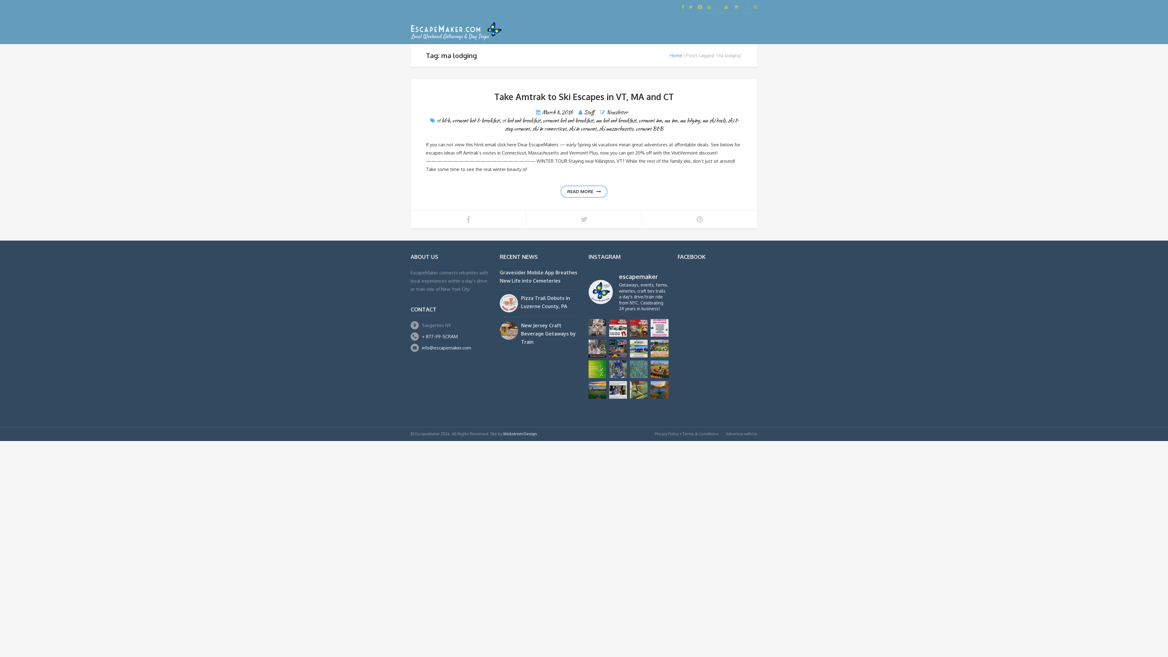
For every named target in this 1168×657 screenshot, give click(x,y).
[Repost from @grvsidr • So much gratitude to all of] (659, 328)
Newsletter (617, 112)
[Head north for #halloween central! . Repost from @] (597, 390)
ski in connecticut (549, 128)
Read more (580, 191)
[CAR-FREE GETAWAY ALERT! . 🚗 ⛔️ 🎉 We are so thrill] (639, 348)
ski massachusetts (616, 128)
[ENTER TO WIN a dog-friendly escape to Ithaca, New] (618, 328)
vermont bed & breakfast (476, 120)
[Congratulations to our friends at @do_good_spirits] (618, 390)
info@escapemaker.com (446, 348)
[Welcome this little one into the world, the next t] (639, 390)
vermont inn (650, 120)
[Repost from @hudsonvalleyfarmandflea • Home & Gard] (597, 369)
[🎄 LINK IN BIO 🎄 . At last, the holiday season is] (639, 369)
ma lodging (690, 120)
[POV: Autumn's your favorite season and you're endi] (659, 390)
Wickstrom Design (520, 433)
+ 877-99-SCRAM (440, 336)
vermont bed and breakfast (568, 120)
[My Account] (726, 6)
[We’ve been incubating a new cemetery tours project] (597, 348)
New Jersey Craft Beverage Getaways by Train (548, 333)
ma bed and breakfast (616, 120)
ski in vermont (582, 128)
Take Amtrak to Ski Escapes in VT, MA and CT (584, 96)
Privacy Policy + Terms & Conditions (687, 433)
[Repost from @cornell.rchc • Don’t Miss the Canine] (597, 328)
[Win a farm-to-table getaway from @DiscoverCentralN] (618, 348)
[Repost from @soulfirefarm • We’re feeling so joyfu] (618, 369)
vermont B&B (649, 128)
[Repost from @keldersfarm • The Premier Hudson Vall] (659, 348)
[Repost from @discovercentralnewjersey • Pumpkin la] (659, 369)
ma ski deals (713, 120)
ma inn (670, 120)
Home (676, 55)
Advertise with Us (741, 433)
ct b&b (443, 120)
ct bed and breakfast (521, 120)
